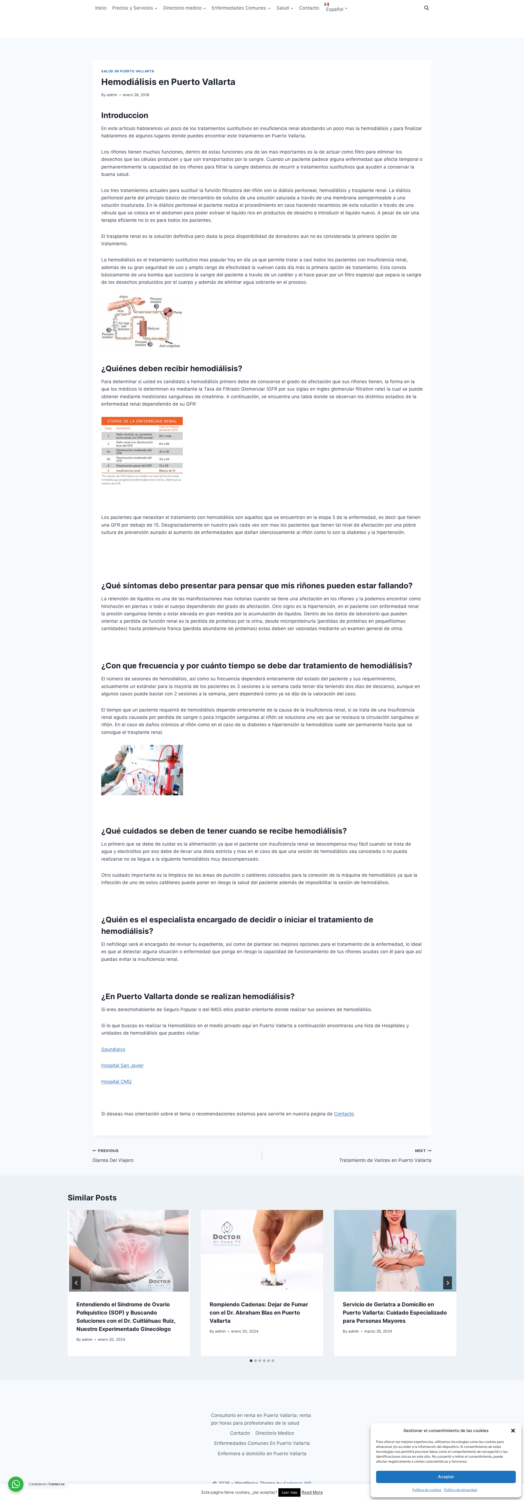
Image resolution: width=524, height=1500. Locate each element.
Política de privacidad (460, 1490)
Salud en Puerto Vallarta (127, 71)
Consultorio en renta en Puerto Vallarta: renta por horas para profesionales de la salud (261, 1419)
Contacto (309, 8)
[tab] (251, 1360)
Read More (312, 1492)
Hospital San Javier (122, 1065)
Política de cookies (426, 1490)
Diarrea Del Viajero (113, 1155)
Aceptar (446, 1476)
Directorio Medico (274, 1433)
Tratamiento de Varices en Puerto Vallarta (385, 1155)
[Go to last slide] (76, 1282)
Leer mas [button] (289, 1492)
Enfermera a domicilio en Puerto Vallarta (262, 1453)
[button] (513, 1430)
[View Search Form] (426, 8)
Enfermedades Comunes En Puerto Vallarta (262, 1443)
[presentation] (129, 1251)
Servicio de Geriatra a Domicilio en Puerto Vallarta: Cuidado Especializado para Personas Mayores (395, 1312)
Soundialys (113, 1049)
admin (112, 95)
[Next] (447, 1282)
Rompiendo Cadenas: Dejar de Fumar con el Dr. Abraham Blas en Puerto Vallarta (259, 1312)
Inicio (100, 8)
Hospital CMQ (116, 1081)
